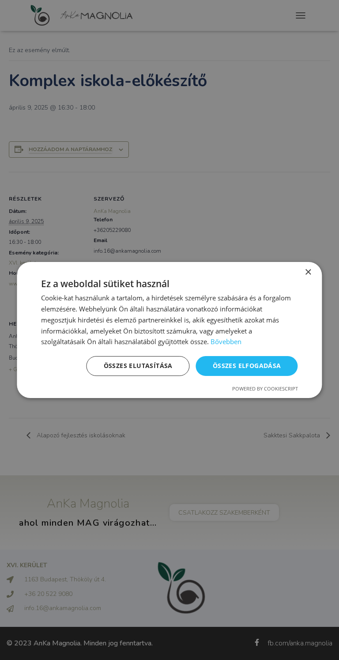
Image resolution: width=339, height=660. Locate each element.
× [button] (308, 272)
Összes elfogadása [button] (247, 365)
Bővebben (226, 341)
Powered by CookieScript (265, 388)
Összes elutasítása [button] (138, 365)
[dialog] (169, 330)
